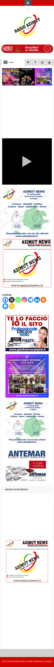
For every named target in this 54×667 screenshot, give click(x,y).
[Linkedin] (37, 300)
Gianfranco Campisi (42, 661)
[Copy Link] (12, 306)
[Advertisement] (27, 616)
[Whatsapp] (18, 300)
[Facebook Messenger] (5, 306)
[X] (12, 300)
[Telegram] (31, 300)
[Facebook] (5, 300)
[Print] (43, 300)
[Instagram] (24, 300)
